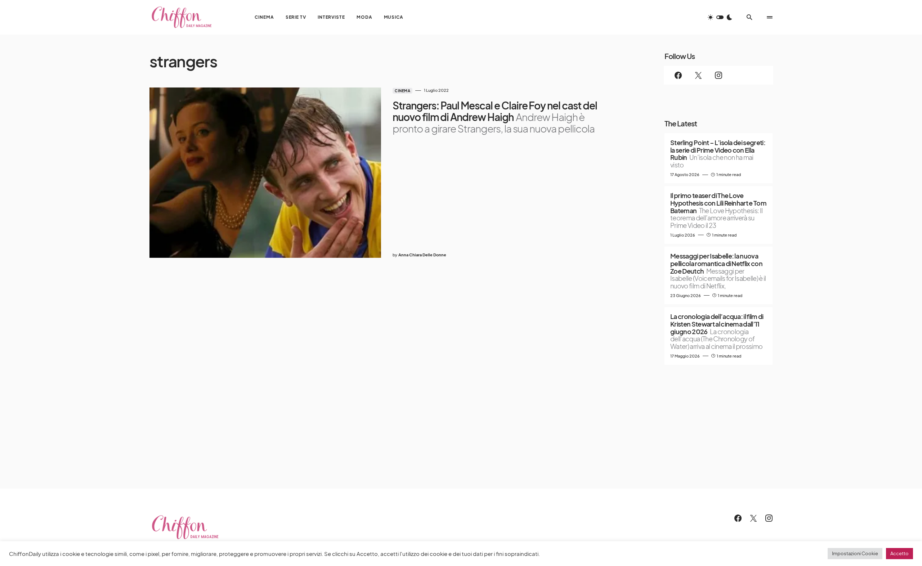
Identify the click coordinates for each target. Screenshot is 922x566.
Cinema (402, 91)
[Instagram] (718, 75)
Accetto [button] (899, 553)
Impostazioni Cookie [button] (855, 553)
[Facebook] (678, 75)
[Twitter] (698, 75)
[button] (720, 17)
